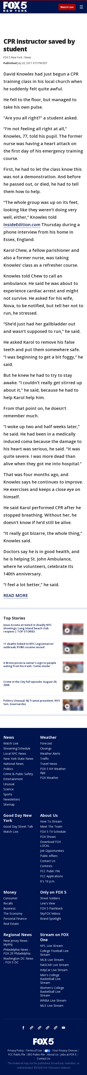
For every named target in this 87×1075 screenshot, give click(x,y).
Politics (8, 769)
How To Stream (51, 821)
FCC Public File (50, 871)
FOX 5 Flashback (51, 908)
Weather (48, 737)
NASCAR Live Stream (54, 965)
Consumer (10, 898)
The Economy (12, 913)
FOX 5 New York (12, 57)
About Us (49, 815)
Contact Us (47, 861)
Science (8, 789)
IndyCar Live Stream (54, 970)
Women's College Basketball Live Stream (52, 991)
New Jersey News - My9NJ (16, 942)
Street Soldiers (50, 898)
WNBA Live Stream (53, 1000)
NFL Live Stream (51, 946)
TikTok (39, 1027)
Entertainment (13, 779)
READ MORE (15, 595)
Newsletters (11, 799)
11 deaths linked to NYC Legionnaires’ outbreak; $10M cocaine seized (28, 645)
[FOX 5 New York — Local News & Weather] (15, 7)
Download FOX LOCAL (50, 844)
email (63, 1027)
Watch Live (67, 7)
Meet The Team (51, 826)
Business (9, 908)
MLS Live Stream (51, 1006)
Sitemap (9, 804)
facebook (23, 1027)
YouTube (47, 1027)
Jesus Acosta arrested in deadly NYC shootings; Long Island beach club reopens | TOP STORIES (27, 628)
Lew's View (47, 903)
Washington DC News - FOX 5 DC (18, 960)
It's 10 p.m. (47, 881)
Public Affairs (49, 856)
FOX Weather (49, 778)
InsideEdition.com (21, 224)
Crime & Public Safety (18, 774)
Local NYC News (14, 753)
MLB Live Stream (52, 960)
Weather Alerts (50, 753)
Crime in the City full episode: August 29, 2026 (30, 683)
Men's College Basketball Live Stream (50, 979)
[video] (73, 629)
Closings (46, 748)
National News (13, 764)
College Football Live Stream (54, 953)
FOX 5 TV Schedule (53, 832)
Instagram (31, 1027)
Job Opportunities (52, 851)
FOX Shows (48, 837)
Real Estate (11, 924)
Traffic (44, 759)
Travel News (48, 764)
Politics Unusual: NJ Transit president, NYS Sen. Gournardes (31, 702)
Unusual (8, 784)
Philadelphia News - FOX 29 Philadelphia (16, 951)
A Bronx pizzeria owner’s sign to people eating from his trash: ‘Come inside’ (29, 664)
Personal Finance (15, 919)
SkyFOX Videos (50, 913)
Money (9, 892)
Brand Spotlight (50, 919)
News (27, 57)
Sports (7, 794)
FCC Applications (51, 876)
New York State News (18, 759)
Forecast (46, 743)
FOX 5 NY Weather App (53, 771)
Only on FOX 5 (53, 892)
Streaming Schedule (16, 748)
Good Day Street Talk (18, 826)
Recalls (8, 903)
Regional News (17, 934)
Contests (46, 866)
